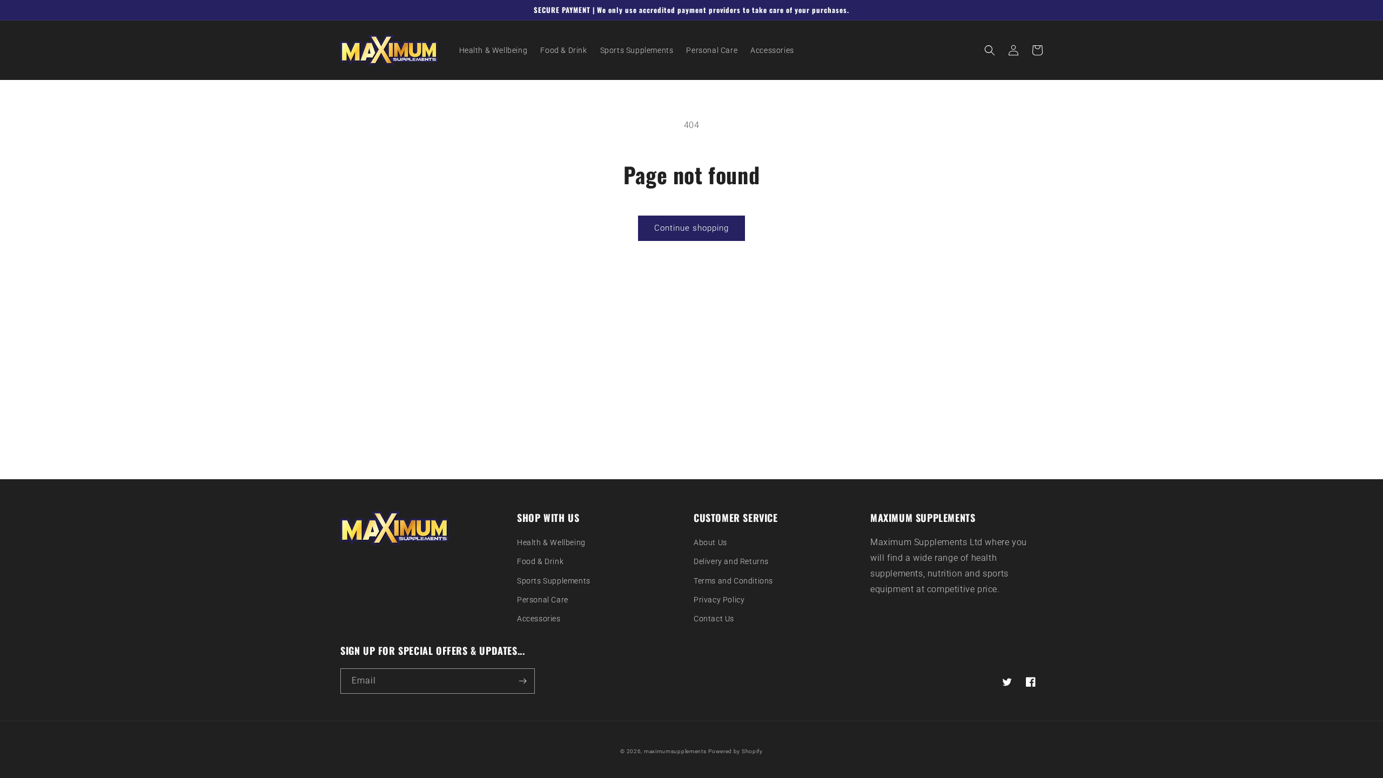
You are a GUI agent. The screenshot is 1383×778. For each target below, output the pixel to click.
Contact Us (714, 618)
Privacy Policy (719, 599)
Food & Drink (540, 561)
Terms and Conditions (733, 580)
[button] (990, 50)
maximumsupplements (675, 751)
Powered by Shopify (735, 751)
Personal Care (542, 599)
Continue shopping (691, 228)
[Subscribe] (522, 681)
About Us (710, 542)
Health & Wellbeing (551, 542)
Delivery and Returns (731, 561)
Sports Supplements (553, 580)
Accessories (539, 618)
